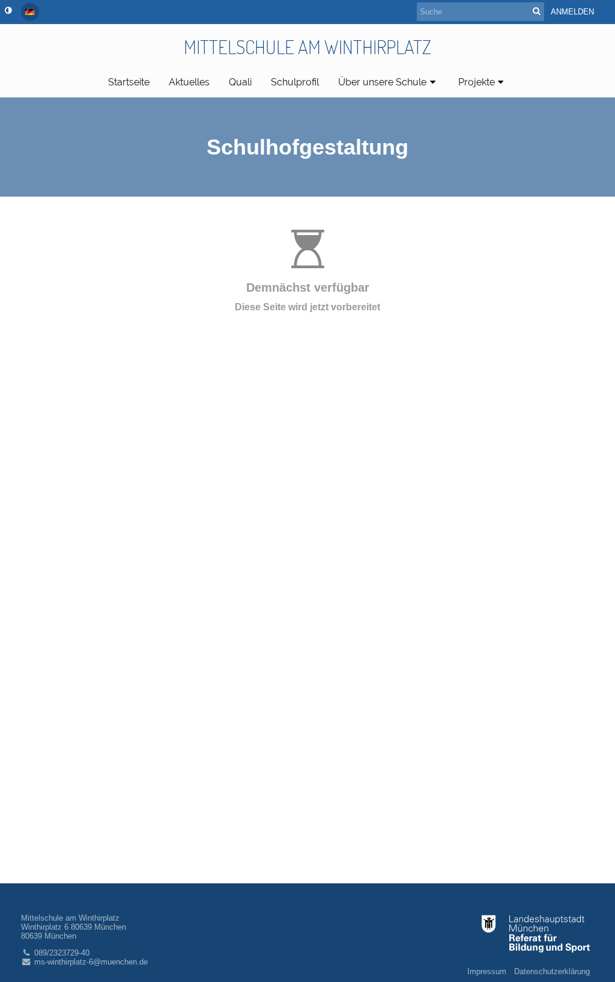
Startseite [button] (129, 82)
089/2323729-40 (61, 952)
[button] (8, 10)
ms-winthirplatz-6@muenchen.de (91, 961)
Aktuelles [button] (189, 82)
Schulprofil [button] (295, 82)
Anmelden (572, 11)
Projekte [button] (476, 82)
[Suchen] (537, 11)
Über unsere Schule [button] (382, 82)
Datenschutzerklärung (552, 971)
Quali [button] (240, 82)
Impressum (486, 971)
